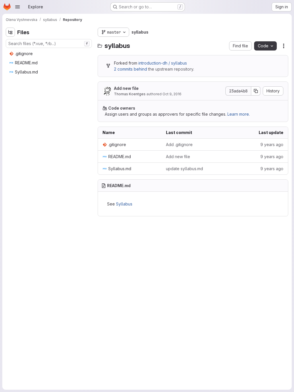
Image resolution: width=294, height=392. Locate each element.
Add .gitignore (179, 144)
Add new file (126, 88)
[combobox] (49, 43)
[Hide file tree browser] (10, 32)
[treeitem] (49, 53)
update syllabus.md (184, 168)
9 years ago (271, 144)
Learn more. (238, 114)
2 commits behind (130, 69)
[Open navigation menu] (17, 6)
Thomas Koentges (130, 94)
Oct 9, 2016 (172, 94)
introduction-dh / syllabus (162, 63)
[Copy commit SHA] (255, 91)
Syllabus (124, 203)
